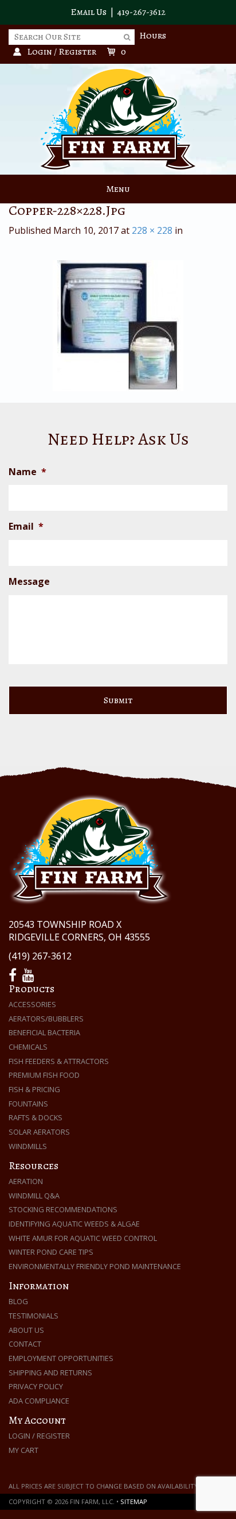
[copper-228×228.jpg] (118, 325)
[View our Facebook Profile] (14, 975)
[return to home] (118, 118)
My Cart (23, 1450)
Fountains (28, 1103)
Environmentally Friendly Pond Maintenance (95, 1266)
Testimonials (33, 1315)
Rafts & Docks (35, 1117)
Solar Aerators (39, 1132)
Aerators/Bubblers (46, 1018)
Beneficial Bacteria (44, 1032)
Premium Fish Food (44, 1075)
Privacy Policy (36, 1386)
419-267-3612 (141, 12)
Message (29, 582)
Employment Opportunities (61, 1358)
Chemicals (28, 1047)
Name (27, 472)
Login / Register (39, 1436)
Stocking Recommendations (63, 1209)
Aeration (26, 1181)
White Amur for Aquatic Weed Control (83, 1238)
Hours (152, 35)
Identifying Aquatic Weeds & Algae (74, 1224)
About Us (26, 1330)
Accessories (32, 1004)
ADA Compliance (39, 1400)
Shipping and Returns (50, 1372)
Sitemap (133, 1501)
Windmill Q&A (34, 1195)
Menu (118, 189)
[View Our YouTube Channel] (30, 975)
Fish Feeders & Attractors (59, 1061)
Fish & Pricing (34, 1089)
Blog (18, 1301)
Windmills (28, 1146)
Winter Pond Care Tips (51, 1252)
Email (26, 527)
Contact (25, 1344)
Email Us (88, 12)
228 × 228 (152, 230)
